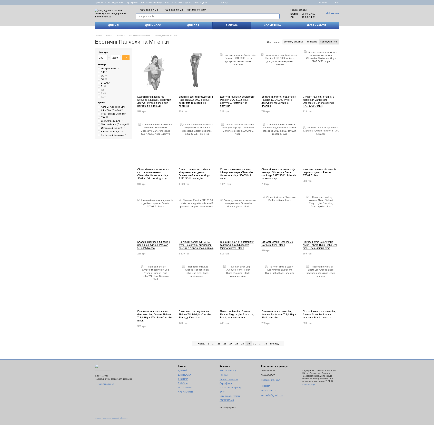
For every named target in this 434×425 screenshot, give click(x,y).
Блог (167, 3)
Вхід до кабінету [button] (228, 370)
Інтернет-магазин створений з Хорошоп (112, 418)
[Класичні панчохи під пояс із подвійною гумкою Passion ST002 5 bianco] (155, 217)
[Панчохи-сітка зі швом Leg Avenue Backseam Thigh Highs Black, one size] (279, 286)
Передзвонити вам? (196, 10)
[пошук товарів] (277, 16)
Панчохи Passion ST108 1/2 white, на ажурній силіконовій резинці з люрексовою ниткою (196, 244)
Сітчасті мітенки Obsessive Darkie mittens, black (277, 243)
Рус (227, 3)
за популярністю (328, 41)
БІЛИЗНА (231, 25)
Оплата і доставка (114, 3)
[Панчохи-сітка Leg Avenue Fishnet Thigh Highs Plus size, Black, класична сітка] (238, 286)
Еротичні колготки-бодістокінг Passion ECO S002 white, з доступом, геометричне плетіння (278, 101)
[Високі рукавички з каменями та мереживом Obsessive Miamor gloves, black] (238, 217)
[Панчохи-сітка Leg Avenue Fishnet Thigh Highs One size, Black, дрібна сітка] (197, 286)
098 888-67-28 (174, 9)
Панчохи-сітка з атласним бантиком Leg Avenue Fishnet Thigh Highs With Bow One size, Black (155, 316)
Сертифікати (132, 3)
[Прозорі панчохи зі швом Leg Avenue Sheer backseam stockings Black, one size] (321, 286)
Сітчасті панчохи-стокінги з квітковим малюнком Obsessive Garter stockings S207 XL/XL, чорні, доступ (153, 174)
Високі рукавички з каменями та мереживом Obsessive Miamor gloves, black (237, 244)
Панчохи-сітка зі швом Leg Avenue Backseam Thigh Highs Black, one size (279, 314)
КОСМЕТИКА (272, 25)
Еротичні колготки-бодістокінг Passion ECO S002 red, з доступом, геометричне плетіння (237, 101)
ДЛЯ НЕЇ (113, 25)
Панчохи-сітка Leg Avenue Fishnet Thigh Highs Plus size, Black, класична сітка (237, 314)
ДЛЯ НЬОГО (153, 25)
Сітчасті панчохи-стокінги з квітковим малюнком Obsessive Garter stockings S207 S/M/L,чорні (318, 101)
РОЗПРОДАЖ (200, 3)
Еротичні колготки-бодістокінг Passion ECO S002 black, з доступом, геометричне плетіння (196, 101)
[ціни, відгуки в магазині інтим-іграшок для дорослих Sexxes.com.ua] (103, 367)
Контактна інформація (152, 3)
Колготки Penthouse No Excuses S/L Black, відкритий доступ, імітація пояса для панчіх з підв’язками (154, 101)
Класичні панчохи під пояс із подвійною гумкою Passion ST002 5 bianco (153, 244)
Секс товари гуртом (181, 3)
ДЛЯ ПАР (193, 25)
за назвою (312, 41)
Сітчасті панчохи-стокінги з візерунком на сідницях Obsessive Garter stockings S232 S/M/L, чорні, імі (194, 174)
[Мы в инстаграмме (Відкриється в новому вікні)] (215, 2)
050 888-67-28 (149, 9)
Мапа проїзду (308, 384)
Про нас (99, 3)
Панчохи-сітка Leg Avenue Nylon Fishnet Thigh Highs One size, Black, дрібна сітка (320, 244)
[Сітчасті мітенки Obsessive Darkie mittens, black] (279, 217)
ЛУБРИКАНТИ (316, 25)
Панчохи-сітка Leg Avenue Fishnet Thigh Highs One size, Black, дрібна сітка (195, 314)
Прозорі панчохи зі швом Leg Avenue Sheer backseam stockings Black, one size (319, 314)
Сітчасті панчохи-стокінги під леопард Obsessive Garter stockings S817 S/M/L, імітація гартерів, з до (278, 174)
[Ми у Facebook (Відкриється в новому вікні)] (211, 2)
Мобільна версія (106, 384)
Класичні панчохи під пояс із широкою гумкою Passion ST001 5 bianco (319, 172)
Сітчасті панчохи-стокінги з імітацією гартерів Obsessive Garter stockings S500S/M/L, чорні (236, 174)
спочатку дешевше (293, 41)
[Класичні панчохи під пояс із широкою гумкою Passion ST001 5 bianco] (321, 144)
